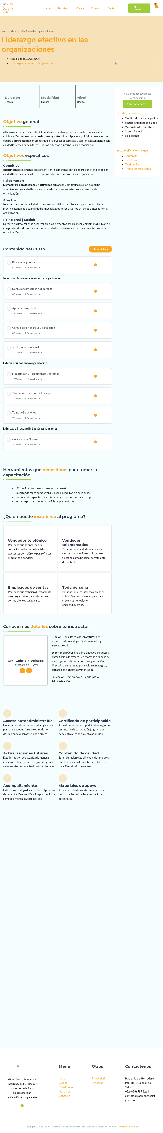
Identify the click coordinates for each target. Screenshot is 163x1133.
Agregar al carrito (137, 104)
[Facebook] (22, 1105)
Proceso (95, 8)
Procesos (97, 1082)
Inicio (48, 8)
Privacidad (98, 1078)
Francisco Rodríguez (128, 1126)
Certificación (66, 1087)
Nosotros (63, 8)
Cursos (80, 8)
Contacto (113, 8)
